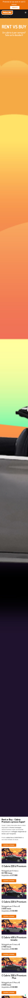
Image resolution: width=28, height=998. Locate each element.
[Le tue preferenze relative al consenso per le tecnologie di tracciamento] (25, 995)
